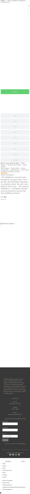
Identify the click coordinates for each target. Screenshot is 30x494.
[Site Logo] (12, 11)
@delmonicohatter (7, 223)
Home (4, 463)
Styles (4, 468)
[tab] (15, 91)
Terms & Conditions (8, 480)
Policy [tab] (23, 461)
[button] (2, 85)
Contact (4, 477)
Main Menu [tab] (8, 461)
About (4, 472)
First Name (5, 421)
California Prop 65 (7, 485)
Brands (4, 466)
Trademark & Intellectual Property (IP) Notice (14, 487)
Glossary (5, 474)
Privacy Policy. (22, 443)
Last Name (5, 427)
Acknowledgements (7, 489)
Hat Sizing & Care (7, 470)
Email (4, 433)
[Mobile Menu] (2, 12)
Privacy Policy (6, 482)
